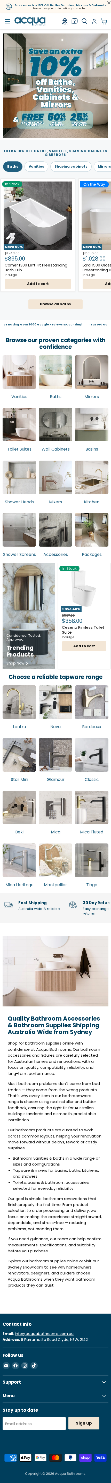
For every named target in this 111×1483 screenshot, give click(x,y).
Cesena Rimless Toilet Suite (83, 630)
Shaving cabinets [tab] (71, 166)
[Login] (94, 21)
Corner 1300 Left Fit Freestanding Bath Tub (36, 267)
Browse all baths (55, 304)
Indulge (11, 275)
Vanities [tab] (36, 166)
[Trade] (65, 21)
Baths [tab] (12, 166)
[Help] (75, 21)
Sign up (84, 1423)
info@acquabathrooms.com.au (44, 1333)
